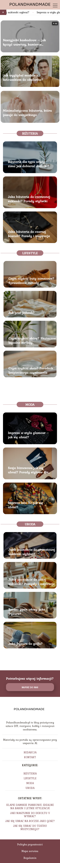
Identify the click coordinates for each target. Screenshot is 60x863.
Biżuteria (30, 133)
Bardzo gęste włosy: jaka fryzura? (26, 611)
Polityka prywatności (30, 844)
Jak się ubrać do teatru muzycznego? (30, 827)
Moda (30, 404)
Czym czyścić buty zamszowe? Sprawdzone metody (31, 280)
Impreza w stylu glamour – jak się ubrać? (28, 435)
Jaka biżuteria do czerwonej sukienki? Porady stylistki (29, 199)
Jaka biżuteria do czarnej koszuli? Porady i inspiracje (29, 233)
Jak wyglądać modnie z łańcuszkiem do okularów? (23, 77)
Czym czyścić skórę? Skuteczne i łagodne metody (33, 340)
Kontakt (30, 757)
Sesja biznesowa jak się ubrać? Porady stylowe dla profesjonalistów (28, 470)
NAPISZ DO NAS (30, 687)
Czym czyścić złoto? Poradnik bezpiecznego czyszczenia (30, 370)
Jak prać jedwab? (21, 312)
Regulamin (30, 858)
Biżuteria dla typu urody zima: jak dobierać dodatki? (28, 163)
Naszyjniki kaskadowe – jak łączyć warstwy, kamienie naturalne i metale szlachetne (25, 42)
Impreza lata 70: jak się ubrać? (25, 505)
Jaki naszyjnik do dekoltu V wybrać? (30, 814)
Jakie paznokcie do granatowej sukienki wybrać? (31, 551)
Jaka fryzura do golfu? (25, 643)
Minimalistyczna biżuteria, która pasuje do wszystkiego (27, 112)
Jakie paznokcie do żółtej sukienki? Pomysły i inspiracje (31, 581)
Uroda (30, 524)
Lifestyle (30, 253)
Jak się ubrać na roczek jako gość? (30, 821)
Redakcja (30, 752)
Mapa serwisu (30, 851)
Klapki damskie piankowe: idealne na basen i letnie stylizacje (30, 806)
